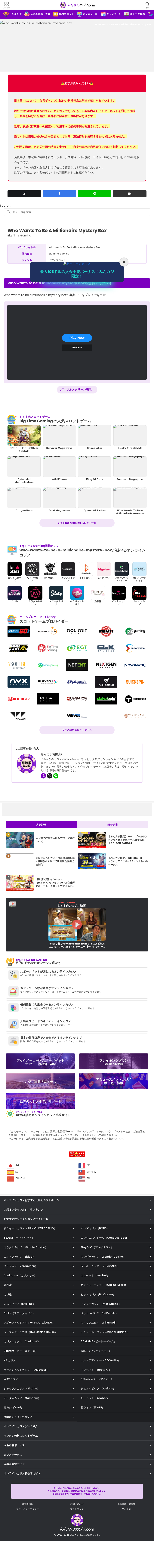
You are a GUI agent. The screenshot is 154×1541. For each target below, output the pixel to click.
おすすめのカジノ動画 (71, 904)
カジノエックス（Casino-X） (22, 1341)
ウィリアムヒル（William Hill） (100, 1322)
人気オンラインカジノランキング (23, 1209)
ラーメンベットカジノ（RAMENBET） (26, 1370)
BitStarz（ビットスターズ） (21, 1351)
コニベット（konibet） (95, 1275)
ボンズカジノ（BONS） (95, 1228)
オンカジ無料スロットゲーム (21, 1436)
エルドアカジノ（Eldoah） (20, 1257)
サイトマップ (77, 1508)
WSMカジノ (11, 1379)
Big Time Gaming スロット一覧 (77, 523)
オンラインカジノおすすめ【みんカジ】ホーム (31, 1200)
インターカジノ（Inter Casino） (101, 1304)
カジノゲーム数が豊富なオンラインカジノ (47, 988)
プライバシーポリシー (27, 1508)
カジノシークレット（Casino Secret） (105, 1285)
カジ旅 (8, 1294)
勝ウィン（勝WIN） (92, 1407)
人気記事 (41, 825)
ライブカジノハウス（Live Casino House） (30, 1332)
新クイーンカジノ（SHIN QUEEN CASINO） (30, 1228)
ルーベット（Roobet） (95, 1398)
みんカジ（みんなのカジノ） (77, 5)
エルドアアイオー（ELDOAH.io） (100, 1360)
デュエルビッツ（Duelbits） (98, 1388)
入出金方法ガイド (14, 1464)
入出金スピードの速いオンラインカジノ (45, 1021)
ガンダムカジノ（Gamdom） (22, 1398)
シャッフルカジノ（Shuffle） (22, 1388)
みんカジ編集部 (51, 754)
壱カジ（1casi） (13, 1407)
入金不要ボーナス (14, 1445)
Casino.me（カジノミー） (20, 1275)
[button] (129, 193)
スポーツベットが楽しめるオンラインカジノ (48, 971)
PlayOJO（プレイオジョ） (97, 1247)
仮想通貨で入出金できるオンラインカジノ (47, 1004)
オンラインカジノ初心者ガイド (22, 1473)
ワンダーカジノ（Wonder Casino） (103, 1257)
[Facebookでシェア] (59, 193)
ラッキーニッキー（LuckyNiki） (100, 1266)
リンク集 (126, 1508)
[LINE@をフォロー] (55, 775)
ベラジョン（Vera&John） (21, 1266)
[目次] (146, 1522)
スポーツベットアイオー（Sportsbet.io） (29, 1322)
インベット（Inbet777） (96, 1370)
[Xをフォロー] (49, 775)
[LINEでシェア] (94, 193)
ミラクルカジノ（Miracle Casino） (26, 1247)
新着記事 (112, 825)
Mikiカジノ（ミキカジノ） (19, 1417)
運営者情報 (27, 1504)
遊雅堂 (8, 1285)
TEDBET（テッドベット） (19, 1238)
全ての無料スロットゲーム (77, 730)
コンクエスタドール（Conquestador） (105, 1238)
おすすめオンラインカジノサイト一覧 (26, 1219)
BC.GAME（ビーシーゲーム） (98, 1341)
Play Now (77, 338)
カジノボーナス (13, 1454)
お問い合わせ (77, 1504)
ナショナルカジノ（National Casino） (105, 1332)
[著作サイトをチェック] (43, 775)
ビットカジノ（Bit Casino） (98, 1294)
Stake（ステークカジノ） (19, 1313)
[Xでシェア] (24, 193)
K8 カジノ (10, 1360)
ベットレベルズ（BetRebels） (99, 1313)
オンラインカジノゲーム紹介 (21, 1426)
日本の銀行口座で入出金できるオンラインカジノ (51, 1038)
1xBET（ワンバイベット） (96, 1351)
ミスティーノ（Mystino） (19, 1304)
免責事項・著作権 (126, 1504)
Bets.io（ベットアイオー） (97, 1379)
